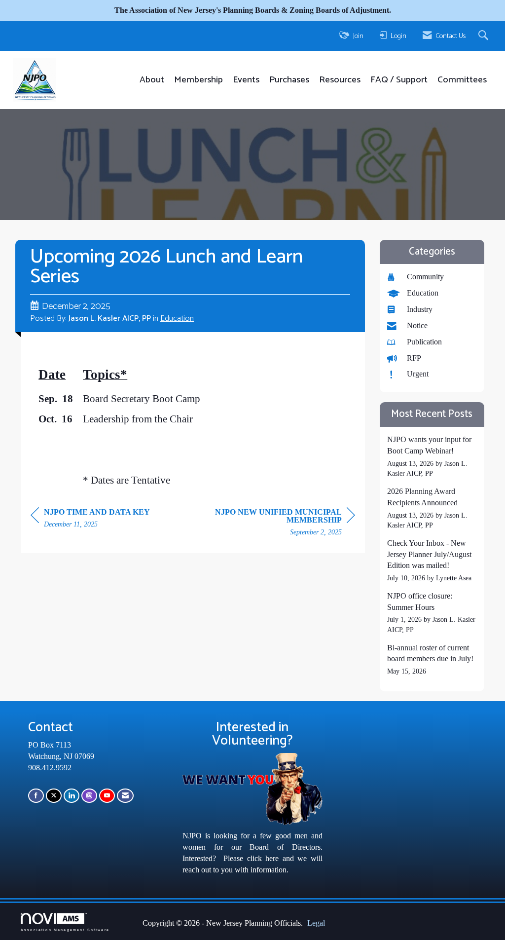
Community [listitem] (425, 276)
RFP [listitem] (414, 358)
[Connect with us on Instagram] (89, 796)
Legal (316, 923)
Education (177, 318)
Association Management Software (65, 929)
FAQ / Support (399, 80)
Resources (340, 80)
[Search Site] (484, 36)
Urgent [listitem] (418, 374)
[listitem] (432, 456)
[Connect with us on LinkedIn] (71, 796)
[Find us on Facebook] (36, 796)
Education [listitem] (422, 293)
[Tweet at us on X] (54, 796)
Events (246, 80)
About (152, 80)
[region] (281, 523)
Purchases (289, 80)
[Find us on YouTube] (107, 796)
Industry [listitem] (420, 309)
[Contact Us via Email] (125, 796)
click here (263, 858)
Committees (462, 80)
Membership (198, 80)
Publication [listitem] (424, 342)
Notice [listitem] (417, 325)
